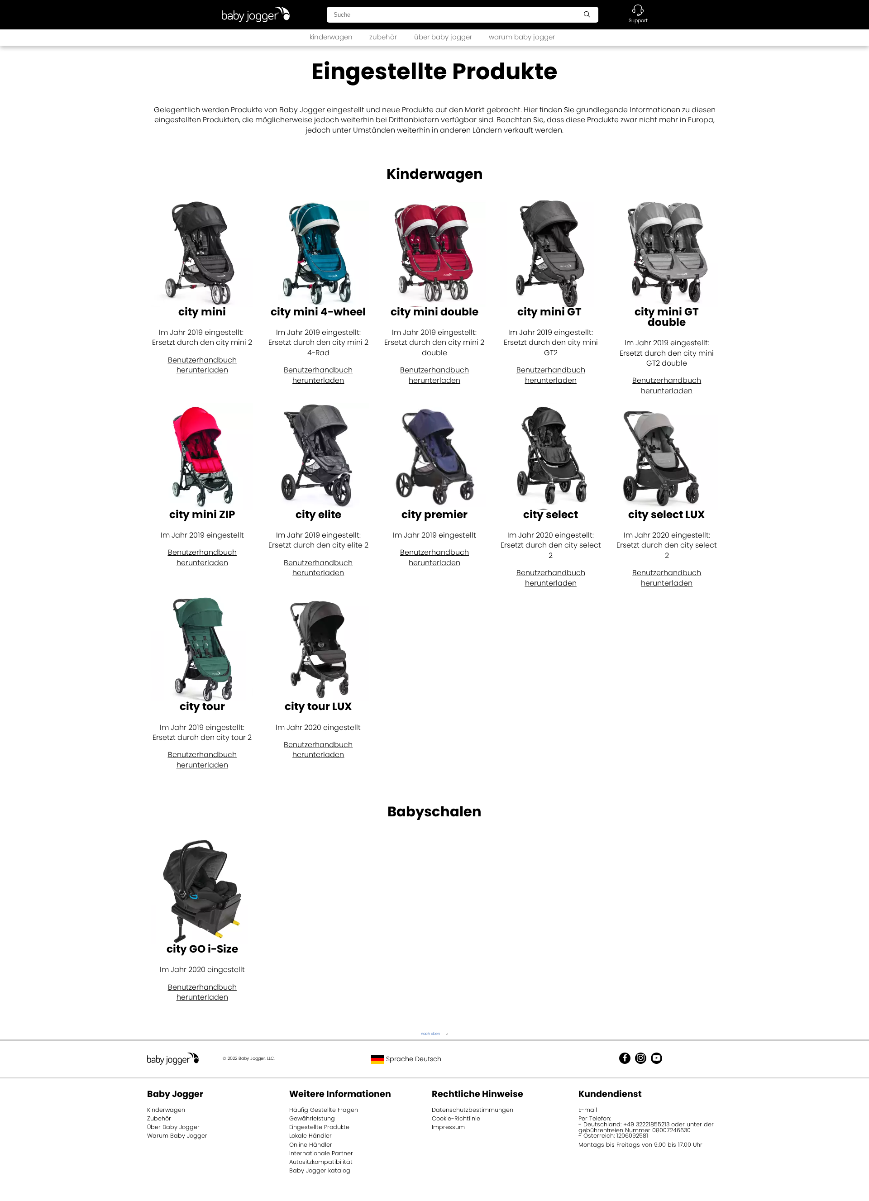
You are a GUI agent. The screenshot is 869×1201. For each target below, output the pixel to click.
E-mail (587, 1110)
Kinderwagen (166, 1110)
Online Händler (310, 1145)
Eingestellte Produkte (319, 1127)
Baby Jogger (175, 1094)
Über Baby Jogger (173, 1127)
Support (638, 20)
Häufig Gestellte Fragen (323, 1110)
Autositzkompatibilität (321, 1162)
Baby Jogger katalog (319, 1170)
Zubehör (159, 1118)
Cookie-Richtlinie (456, 1118)
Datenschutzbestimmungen (472, 1110)
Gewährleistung (312, 1118)
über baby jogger (443, 37)
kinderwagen (331, 37)
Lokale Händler (310, 1135)
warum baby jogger (522, 37)
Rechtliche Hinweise (477, 1094)
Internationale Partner (321, 1153)
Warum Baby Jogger (177, 1135)
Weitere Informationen (340, 1094)
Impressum (448, 1127)
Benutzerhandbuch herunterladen (202, 365)
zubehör (383, 37)
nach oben (430, 1033)
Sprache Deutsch (412, 1058)
